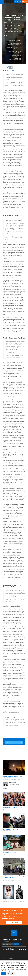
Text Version (17, 955)
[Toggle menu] (5, 2)
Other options (11, 974)
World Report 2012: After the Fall (11, 900)
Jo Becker (14, 70)
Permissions (22, 953)
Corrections (9, 953)
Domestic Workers (7, 114)
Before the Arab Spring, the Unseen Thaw (12, 808)
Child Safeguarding (10, 955)
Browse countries (9, 740)
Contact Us (4, 953)
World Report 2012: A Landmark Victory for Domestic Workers (13, 876)
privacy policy (4, 969)
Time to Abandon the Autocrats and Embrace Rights (12, 776)
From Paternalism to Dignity (10, 852)
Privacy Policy (16, 953)
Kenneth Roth (12, 782)
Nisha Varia (7, 70)
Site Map (3, 955)
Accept (3, 974)
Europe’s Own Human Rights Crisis (12, 829)
